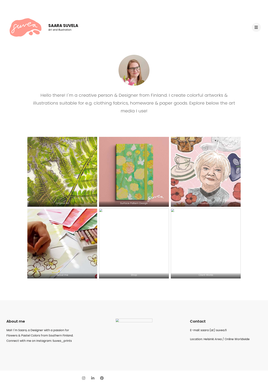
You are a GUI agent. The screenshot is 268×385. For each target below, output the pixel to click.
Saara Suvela (63, 25)
